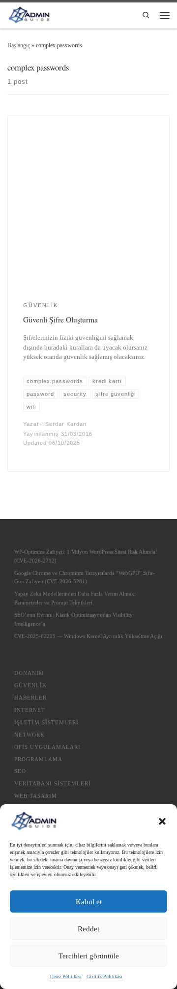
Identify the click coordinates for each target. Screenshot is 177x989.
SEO (20, 771)
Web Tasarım (35, 796)
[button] (162, 821)
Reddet (88, 929)
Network (29, 735)
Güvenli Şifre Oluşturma (60, 319)
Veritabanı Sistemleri (52, 783)
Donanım (29, 673)
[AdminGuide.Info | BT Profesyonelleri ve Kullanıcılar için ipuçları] (28, 13)
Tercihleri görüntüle (89, 956)
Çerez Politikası (66, 976)
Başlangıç (18, 45)
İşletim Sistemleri (46, 722)
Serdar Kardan (66, 424)
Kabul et (89, 902)
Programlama (38, 759)
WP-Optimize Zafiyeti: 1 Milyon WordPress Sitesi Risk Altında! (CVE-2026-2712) (85, 556)
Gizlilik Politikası (104, 976)
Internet (29, 710)
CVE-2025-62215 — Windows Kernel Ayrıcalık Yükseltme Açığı (88, 636)
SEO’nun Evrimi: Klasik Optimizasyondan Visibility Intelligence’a (73, 619)
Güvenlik (30, 685)
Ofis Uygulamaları (47, 747)
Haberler (30, 698)
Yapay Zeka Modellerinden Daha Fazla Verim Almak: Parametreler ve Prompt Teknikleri (75, 598)
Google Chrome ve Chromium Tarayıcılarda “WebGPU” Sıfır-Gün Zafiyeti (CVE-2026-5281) (84, 577)
